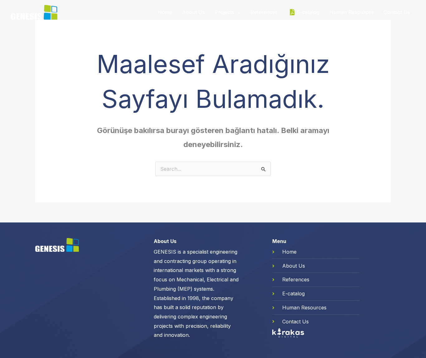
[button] (237, 12)
